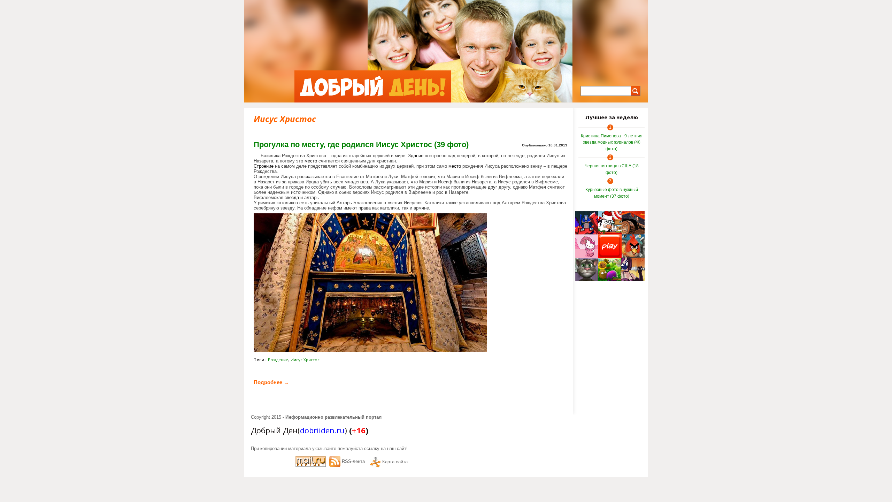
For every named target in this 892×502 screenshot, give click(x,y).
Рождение (278, 359)
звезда (292, 197)
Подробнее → (271, 382)
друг (492, 187)
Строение (264, 166)
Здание (415, 155)
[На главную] (372, 86)
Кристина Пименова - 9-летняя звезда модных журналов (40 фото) (612, 142)
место (311, 160)
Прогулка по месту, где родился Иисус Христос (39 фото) (361, 144)
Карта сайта (395, 461)
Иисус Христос (305, 359)
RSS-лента (353, 461)
